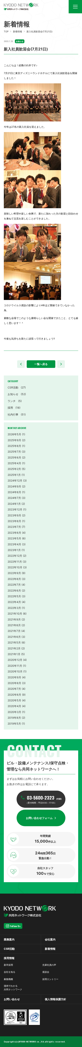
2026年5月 (14, 434)
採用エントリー (50, 979)
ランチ (15, 401)
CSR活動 (17, 387)
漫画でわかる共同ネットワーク (13, 987)
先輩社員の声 (49, 964)
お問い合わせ (12, 999)
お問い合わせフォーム (39, 818)
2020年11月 (15, 665)
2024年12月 (15, 480)
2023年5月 (14, 538)
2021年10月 (15, 613)
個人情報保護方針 (55, 999)
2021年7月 (14, 630)
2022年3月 (14, 607)
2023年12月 (15, 509)
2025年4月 (14, 463)
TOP (6, 31)
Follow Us (15, 926)
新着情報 (17, 31)
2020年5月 (14, 700)
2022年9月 (14, 573)
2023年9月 (14, 515)
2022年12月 (15, 555)
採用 (14, 407)
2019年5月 (14, 723)
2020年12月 (15, 659)
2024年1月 (14, 503)
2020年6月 (14, 694)
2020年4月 (14, 706)
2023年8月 (14, 521)
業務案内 (9, 939)
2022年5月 (14, 596)
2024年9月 (14, 486)
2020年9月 (14, 677)
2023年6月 (14, 532)
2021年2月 (14, 648)
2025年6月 (14, 457)
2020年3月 (14, 712)
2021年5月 (14, 642)
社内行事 (17, 414)
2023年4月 (14, 544)
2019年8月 (14, 717)
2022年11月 (15, 561)
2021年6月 (14, 636)
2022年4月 (14, 602)
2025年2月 (14, 468)
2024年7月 (14, 497)
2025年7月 (14, 451)
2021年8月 (14, 625)
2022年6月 (14, 590)
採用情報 (9, 958)
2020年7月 (14, 688)
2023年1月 (14, 550)
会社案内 (50, 939)
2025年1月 (14, 474)
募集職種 (8, 979)
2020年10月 (15, 671)
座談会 (45, 971)
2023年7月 (14, 526)
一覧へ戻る (41, 364)
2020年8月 (14, 683)
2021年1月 (14, 654)
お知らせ (17, 394)
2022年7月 (14, 584)
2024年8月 (14, 492)
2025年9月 (14, 440)
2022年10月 (15, 567)
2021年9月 (14, 619)
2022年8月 (14, 579)
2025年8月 (14, 445)
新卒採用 (8, 964)
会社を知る (9, 971)
